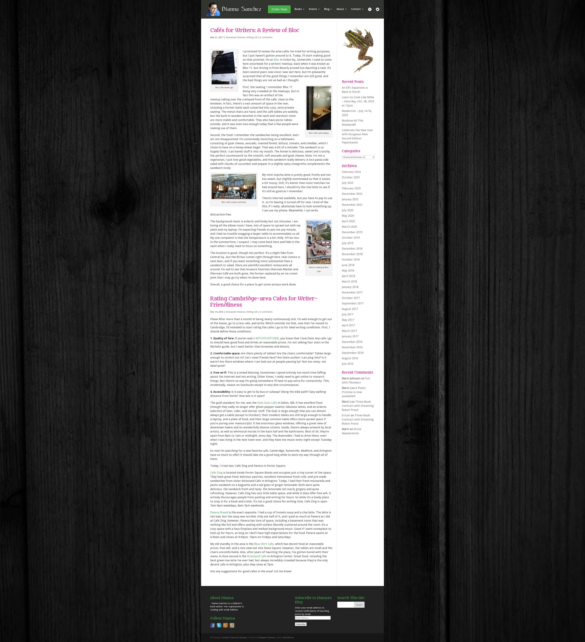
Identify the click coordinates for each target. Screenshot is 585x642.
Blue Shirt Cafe (264, 544)
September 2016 (352, 353)
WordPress (288, 637)
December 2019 (352, 232)
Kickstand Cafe (256, 556)
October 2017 (351, 298)
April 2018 (348, 276)
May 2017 (348, 320)
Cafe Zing (216, 472)
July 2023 (347, 183)
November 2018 (352, 254)
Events (313, 9)
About (340, 9)
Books (298, 9)
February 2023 (351, 188)
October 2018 (351, 259)
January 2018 (350, 287)
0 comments (266, 37)
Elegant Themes (267, 637)
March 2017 (349, 331)
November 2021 (352, 204)
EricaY (346, 415)
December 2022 (352, 194)
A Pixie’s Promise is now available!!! (354, 392)
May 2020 (348, 215)
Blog (326, 9)
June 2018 (348, 265)
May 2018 (348, 270)
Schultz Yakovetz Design (234, 637)
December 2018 (352, 248)
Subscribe (300, 624)
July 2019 (347, 243)
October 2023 (351, 177)
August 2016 (350, 358)
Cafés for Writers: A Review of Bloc (254, 30)
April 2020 (348, 221)
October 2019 (351, 237)
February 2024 (351, 172)
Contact (356, 9)
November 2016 (352, 347)
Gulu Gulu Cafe (267, 402)
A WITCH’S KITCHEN (266, 338)
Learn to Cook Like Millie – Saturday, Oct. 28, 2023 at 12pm (358, 101)
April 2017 (348, 325)
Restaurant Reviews (235, 37)
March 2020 (349, 226)
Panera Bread (219, 512)
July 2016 (347, 363)
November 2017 (352, 292)
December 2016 (352, 342)
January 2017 (350, 336)
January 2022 (350, 199)
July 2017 (347, 314)
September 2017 (352, 303)
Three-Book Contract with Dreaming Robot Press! (358, 406)
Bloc (276, 59)
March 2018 (349, 281)
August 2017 (350, 309)
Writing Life (252, 37)
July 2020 (347, 210)
